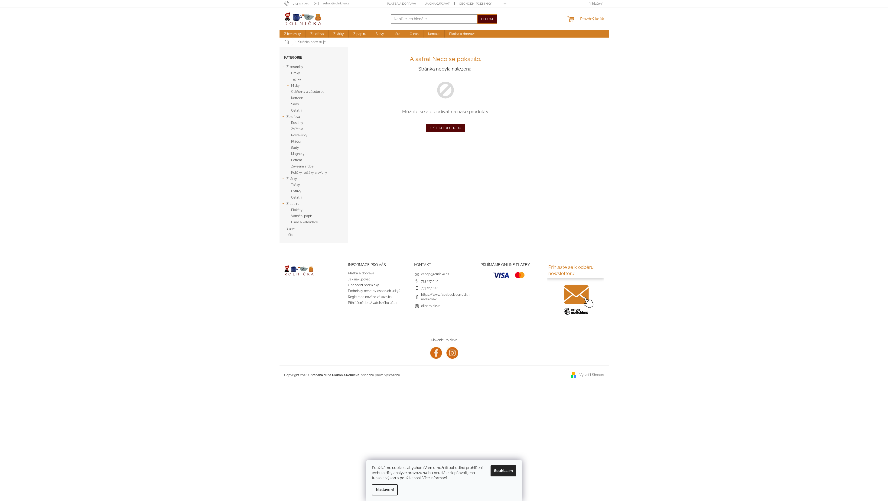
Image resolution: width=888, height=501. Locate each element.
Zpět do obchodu (445, 128)
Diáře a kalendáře (304, 222)
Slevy (290, 228)
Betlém (296, 160)
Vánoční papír (301, 216)
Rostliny (297, 123)
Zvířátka (297, 129)
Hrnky (295, 73)
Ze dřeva (293, 117)
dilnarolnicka (430, 306)
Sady (295, 104)
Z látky (291, 179)
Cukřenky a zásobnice (307, 91)
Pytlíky (296, 191)
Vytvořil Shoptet (591, 375)
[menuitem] (293, 34)
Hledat (487, 19)
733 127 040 (430, 281)
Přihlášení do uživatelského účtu (372, 303)
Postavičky (299, 135)
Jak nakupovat (437, 3)
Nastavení (385, 490)
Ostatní (296, 110)
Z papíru (292, 204)
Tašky (295, 185)
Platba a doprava (401, 3)
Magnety (298, 154)
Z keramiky (294, 67)
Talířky (296, 79)
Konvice (297, 98)
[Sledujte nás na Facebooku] (436, 352)
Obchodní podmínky (475, 3)
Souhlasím (503, 471)
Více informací (434, 478)
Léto (289, 235)
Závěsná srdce (302, 166)
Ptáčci (296, 141)
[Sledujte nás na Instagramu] (452, 352)
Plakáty (297, 210)
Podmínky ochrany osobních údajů (374, 291)
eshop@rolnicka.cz (435, 274)
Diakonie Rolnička (444, 340)
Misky (295, 85)
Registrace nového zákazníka (370, 297)
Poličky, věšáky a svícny (309, 172)
